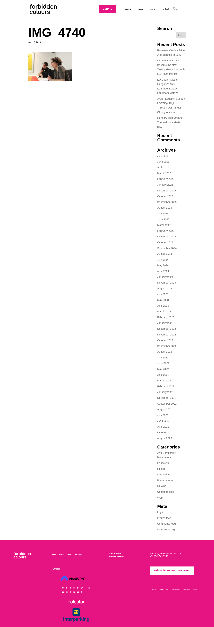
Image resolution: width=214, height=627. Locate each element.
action (128, 9)
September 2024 (167, 248)
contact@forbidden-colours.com (165, 553)
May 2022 (163, 369)
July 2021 (162, 415)
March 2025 (164, 225)
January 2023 (165, 323)
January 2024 (165, 277)
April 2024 (163, 271)
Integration (163, 474)
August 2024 (164, 253)
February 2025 (165, 230)
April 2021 (163, 426)
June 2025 (163, 219)
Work (160, 497)
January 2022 (165, 392)
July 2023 (162, 294)
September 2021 (167, 403)
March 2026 (164, 173)
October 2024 (165, 242)
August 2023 (164, 288)
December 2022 (166, 328)
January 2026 (165, 184)
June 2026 (163, 161)
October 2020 (165, 432)
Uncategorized (165, 491)
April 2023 (163, 305)
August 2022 (164, 351)
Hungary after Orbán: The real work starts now (169, 122)
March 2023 (164, 311)
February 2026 (165, 178)
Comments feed (166, 523)
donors (195, 589)
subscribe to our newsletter (172, 570)
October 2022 (165, 340)
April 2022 (163, 374)
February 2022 (165, 386)
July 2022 (162, 357)
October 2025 (165, 196)
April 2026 (163, 167)
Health (161, 468)
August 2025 (164, 207)
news (140, 9)
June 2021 (163, 420)
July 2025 (162, 213)
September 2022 (167, 346)
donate (107, 9)
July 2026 (162, 155)
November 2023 (166, 282)
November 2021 (166, 397)
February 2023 (165, 317)
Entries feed (164, 518)
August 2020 (164, 438)
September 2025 (167, 202)
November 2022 (166, 334)
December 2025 (166, 190)
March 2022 (164, 380)
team (152, 9)
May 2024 (163, 265)
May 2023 (163, 300)
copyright (186, 589)
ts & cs (154, 589)
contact (165, 9)
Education (163, 463)
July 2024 (162, 259)
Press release (165, 480)
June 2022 (163, 363)
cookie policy (176, 589)
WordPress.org (166, 529)
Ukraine (161, 486)
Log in (160, 512)
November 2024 (166, 236)
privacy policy (164, 589)
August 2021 (164, 409)
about (61, 554)
